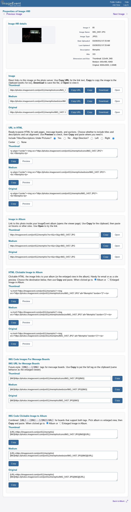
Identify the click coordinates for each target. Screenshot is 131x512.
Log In (126, 5)
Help (127, 2)
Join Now (116, 5)
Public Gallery (115, 2)
